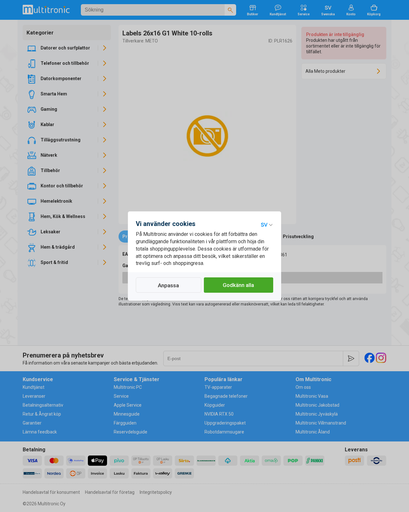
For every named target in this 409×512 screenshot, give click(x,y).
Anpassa (168, 285)
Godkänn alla (238, 285)
